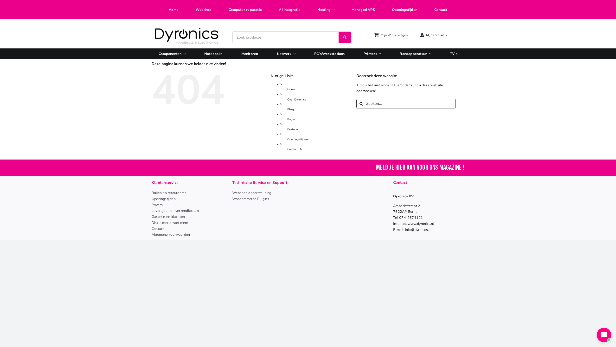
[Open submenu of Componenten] (184, 53)
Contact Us (294, 149)
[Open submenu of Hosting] (332, 10)
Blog (290, 109)
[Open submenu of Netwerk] (293, 53)
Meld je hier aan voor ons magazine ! (420, 167)
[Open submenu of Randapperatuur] (429, 53)
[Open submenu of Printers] (379, 53)
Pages (291, 119)
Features (293, 129)
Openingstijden (297, 139)
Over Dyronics (296, 99)
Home (291, 89)
